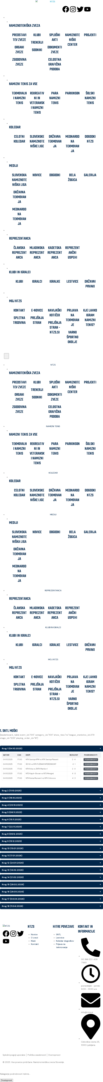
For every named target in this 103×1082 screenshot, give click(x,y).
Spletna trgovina (19, 320)
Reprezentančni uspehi (72, 252)
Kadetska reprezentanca (54, 252)
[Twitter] (80, 9)
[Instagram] (73, 9)
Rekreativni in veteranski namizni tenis (37, 103)
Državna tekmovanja (55, 141)
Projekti (90, 35)
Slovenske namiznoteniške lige (37, 141)
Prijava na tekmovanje (72, 318)
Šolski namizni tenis (90, 98)
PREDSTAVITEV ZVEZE (19, 37)
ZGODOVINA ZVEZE (19, 62)
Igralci (37, 282)
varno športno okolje (72, 337)
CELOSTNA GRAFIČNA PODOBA (54, 64)
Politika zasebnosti (37, 1055)
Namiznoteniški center (72, 40)
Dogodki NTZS (90, 139)
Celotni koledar (19, 139)
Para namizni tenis (54, 98)
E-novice (37, 310)
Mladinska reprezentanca (37, 252)
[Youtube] (87, 9)
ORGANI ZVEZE (19, 50)
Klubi (37, 35)
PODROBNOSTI (91, 760)
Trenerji (37, 42)
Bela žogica (72, 177)
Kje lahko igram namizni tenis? (90, 318)
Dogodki (54, 175)
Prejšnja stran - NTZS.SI (54, 327)
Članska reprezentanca (19, 252)
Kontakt (19, 310)
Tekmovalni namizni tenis (19, 98)
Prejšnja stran (37, 320)
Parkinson (72, 93)
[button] (6, 356)
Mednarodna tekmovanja (72, 144)
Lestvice (72, 282)
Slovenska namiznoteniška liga (19, 180)
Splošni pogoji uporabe (14, 1055)
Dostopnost (54, 1055)
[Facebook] (65, 9)
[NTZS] (51, 1)
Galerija (90, 175)
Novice (37, 175)
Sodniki (37, 50)
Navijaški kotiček (55, 313)
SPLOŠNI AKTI (54, 37)
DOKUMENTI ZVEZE (54, 50)
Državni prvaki (90, 284)
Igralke (54, 282)
